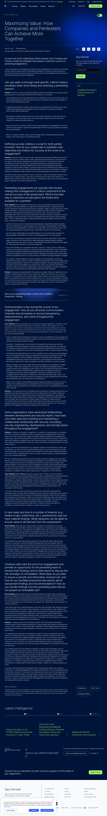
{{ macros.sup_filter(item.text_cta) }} (75, 753)
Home (6, 14)
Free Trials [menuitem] (67, 797)
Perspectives (82, 688)
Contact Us (81, 1)
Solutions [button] (23, 6)
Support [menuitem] (86, 791)
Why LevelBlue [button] (33, 6)
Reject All (34, 810)
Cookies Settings (10, 810)
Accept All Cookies (47, 810)
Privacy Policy (41, 805)
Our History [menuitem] (48, 791)
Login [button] (88, 1)
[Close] (53, 800)
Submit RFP (81, 6)
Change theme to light (99, 15)
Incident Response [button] (97, 1)
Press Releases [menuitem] (49, 794)
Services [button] (14, 6)
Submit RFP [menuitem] (67, 794)
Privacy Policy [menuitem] (65, 807)
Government (72, 1)
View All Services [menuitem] (49, 788)
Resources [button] (51, 6)
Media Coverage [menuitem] (49, 797)
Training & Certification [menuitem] (90, 788)
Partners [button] (42, 6)
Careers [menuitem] (67, 788)
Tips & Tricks (95, 688)
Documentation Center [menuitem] (90, 797)
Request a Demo (95, 6)
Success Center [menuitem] (88, 794)
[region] (28, 805)
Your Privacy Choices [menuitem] (77, 807)
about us (20, 695)
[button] (73, 6)
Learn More (60, 1)
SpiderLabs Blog (13, 14)
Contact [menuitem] (67, 791)
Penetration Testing (83, 694)
